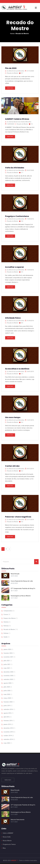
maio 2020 (7, 694)
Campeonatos (8, 611)
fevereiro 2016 (8, 720)
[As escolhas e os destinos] (19, 356)
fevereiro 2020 (8, 702)
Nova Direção (15, 574)
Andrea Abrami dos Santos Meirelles (20, 122)
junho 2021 (7, 664)
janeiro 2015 (7, 724)
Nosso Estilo (7, 837)
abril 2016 (6, 717)
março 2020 (7, 698)
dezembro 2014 (8, 728)
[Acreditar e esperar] (19, 254)
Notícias (6, 626)
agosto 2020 (7, 683)
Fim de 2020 (10, 68)
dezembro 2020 (8, 672)
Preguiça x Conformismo (17, 216)
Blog (4, 848)
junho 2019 (7, 705)
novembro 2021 (8, 657)
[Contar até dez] (19, 453)
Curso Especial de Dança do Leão (22, 581)
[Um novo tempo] (19, 404)
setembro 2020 (8, 679)
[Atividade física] (19, 305)
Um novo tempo (12, 417)
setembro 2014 (8, 739)
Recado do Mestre (12, 73)
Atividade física (13, 318)
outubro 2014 (8, 735)
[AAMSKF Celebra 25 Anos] (19, 106)
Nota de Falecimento (17, 819)
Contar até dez (12, 466)
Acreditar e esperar (14, 267)
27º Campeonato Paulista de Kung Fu (23, 588)
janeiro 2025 (7, 649)
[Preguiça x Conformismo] (19, 203)
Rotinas (6, 633)
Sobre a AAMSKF (8, 833)
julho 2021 (7, 660)
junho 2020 (7, 690)
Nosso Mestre (7, 840)
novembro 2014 (8, 732)
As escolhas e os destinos (17, 368)
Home (12, 33)
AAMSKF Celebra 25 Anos (17, 119)
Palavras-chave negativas (18, 516)
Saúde (5, 637)
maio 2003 (7, 743)
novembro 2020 (8, 675)
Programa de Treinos (9, 844)
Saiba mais (10, 88)
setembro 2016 (8, 709)
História (6, 622)
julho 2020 (7, 687)
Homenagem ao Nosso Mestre (21, 596)
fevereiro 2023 (8, 653)
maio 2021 (7, 668)
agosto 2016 (7, 713)
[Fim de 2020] (19, 55)
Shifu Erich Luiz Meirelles (16, 71)
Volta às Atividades (14, 167)
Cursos (6, 614)
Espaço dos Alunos (10, 618)
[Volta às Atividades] (19, 155)
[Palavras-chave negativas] (19, 504)
